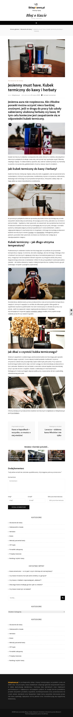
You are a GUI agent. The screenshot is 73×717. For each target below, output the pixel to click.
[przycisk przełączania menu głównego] (36, 23)
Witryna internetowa (55, 497)
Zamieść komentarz (49, 95)
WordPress (44, 714)
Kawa (11, 536)
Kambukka (40, 233)
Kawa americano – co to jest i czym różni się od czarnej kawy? (30, 571)
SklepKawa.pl (13, 682)
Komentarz (12, 477)
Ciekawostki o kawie (16, 527)
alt (10, 124)
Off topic (12, 545)
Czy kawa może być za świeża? (20, 589)
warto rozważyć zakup (34, 311)
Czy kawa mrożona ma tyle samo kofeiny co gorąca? (27, 576)
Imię (10, 497)
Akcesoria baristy (34, 459)
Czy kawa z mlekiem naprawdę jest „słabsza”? (25, 580)
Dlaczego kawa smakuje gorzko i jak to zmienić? (26, 585)
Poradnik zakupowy (16, 549)
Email (30, 497)
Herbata (12, 532)
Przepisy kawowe (15, 554)
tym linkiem (15, 413)
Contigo (31, 233)
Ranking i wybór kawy (16, 558)
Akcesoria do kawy (15, 81)
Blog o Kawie (36, 15)
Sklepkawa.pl (16, 95)
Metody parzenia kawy (17, 541)
